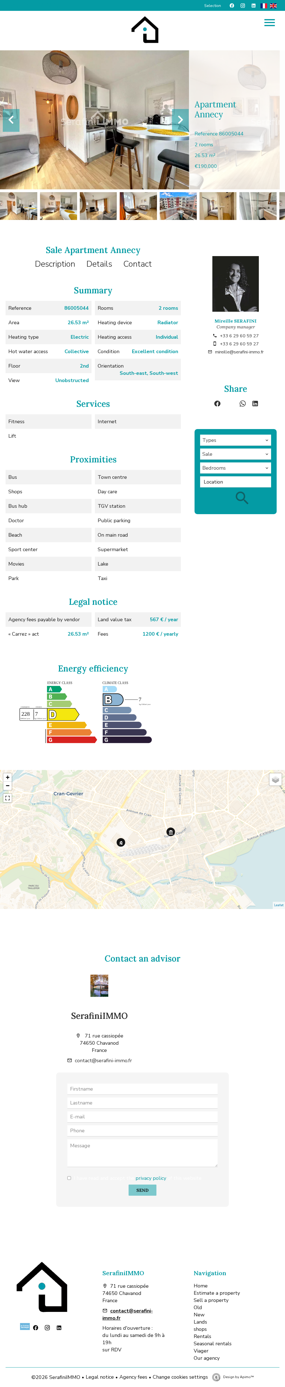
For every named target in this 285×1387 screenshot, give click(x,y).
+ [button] (7, 777)
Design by (238, 1377)
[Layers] (275, 779)
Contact (137, 264)
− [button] (7, 785)
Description (55, 264)
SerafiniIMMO (99, 1015)
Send (142, 1190)
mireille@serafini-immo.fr (239, 352)
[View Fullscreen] (7, 798)
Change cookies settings (180, 1377)
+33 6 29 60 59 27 (239, 336)
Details (99, 264)
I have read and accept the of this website (138, 1178)
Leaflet (279, 905)
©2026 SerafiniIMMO (55, 1377)
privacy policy (151, 1178)
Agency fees (133, 1377)
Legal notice (100, 1377)
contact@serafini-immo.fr (103, 1060)
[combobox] (235, 440)
